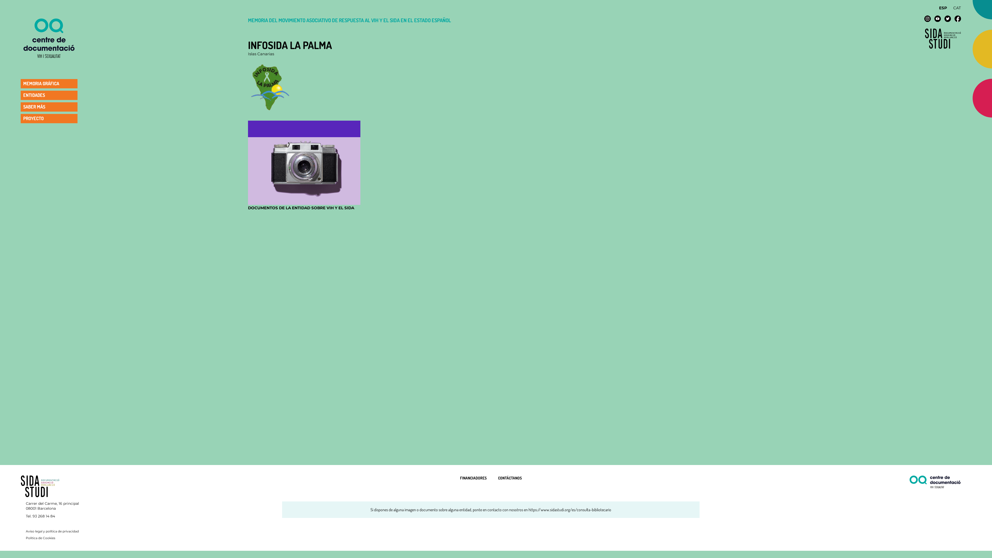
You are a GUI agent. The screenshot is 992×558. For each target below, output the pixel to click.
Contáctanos (510, 478)
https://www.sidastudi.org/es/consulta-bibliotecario (570, 509)
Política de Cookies (40, 538)
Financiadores (473, 478)
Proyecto (33, 118)
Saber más (34, 107)
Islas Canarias (261, 53)
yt (937, 19)
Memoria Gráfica (41, 83)
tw (947, 19)
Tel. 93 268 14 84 (40, 516)
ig (927, 19)
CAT (957, 7)
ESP (943, 7)
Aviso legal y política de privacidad (52, 531)
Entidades (34, 95)
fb (958, 19)
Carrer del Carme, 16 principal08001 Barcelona (52, 506)
